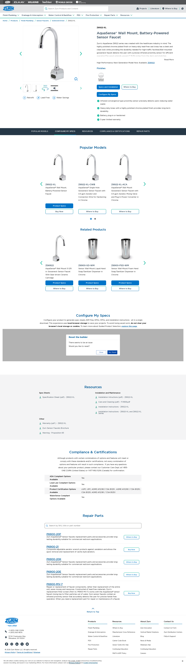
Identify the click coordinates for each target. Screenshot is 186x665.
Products (14, 21)
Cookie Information (90, 663)
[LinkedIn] (17, 644)
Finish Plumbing (9, 15)
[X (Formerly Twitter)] (22, 644)
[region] (93, 661)
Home (5, 21)
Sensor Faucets (43, 21)
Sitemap (37, 652)
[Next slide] (81, 54)
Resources (124, 15)
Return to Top (93, 612)
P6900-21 (52, 546)
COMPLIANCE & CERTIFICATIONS (115, 131)
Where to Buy (171, 9)
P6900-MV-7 (54, 584)
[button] (27, 88)
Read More (169, 60)
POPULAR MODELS (39, 131)
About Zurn (145, 622)
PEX (78, 15)
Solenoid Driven (58, 21)
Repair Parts (109, 15)
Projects (143, 9)
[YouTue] (28, 644)
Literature (154, 9)
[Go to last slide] (21, 54)
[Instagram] (12, 644)
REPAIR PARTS (143, 131)
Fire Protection (92, 15)
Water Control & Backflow (60, 15)
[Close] (182, 661)
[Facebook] (7, 644)
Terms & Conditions (25, 652)
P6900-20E (53, 571)
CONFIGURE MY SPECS (65, 131)
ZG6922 (151, 63)
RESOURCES (87, 131)
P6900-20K (53, 559)
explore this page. (129, 326)
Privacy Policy (10, 652)
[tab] (95, 219)
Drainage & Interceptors (32, 15)
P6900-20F (53, 534)
